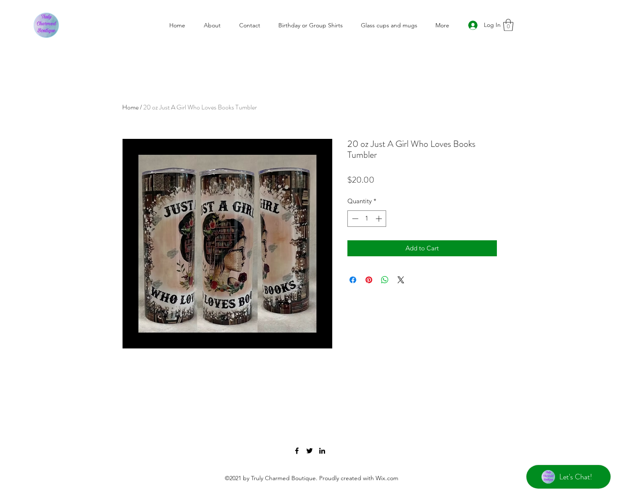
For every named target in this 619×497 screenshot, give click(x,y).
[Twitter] (309, 451)
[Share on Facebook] (353, 280)
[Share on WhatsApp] (385, 280)
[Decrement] (354, 218)
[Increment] (379, 218)
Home (130, 107)
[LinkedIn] (322, 451)
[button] (508, 25)
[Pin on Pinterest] (369, 280)
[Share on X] (401, 280)
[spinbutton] (367, 218)
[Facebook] (297, 451)
